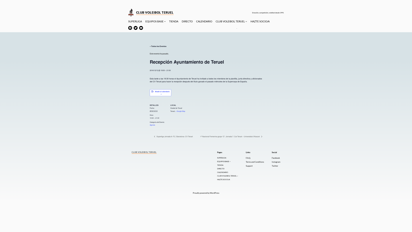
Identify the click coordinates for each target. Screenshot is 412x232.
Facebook (276, 158)
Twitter (275, 166)
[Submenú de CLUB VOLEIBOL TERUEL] (246, 21)
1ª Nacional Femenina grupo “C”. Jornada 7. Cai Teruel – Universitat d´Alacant (230, 136)
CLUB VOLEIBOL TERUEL (230, 21)
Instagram (276, 162)
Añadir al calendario (162, 91)
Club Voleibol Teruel (155, 12)
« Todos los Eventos (158, 46)
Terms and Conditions (255, 162)
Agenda (152, 125)
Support (249, 166)
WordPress (214, 193)
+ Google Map (180, 111)
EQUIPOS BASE (154, 21)
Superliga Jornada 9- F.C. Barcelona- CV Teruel (174, 136)
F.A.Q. (248, 158)
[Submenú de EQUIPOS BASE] (165, 21)
